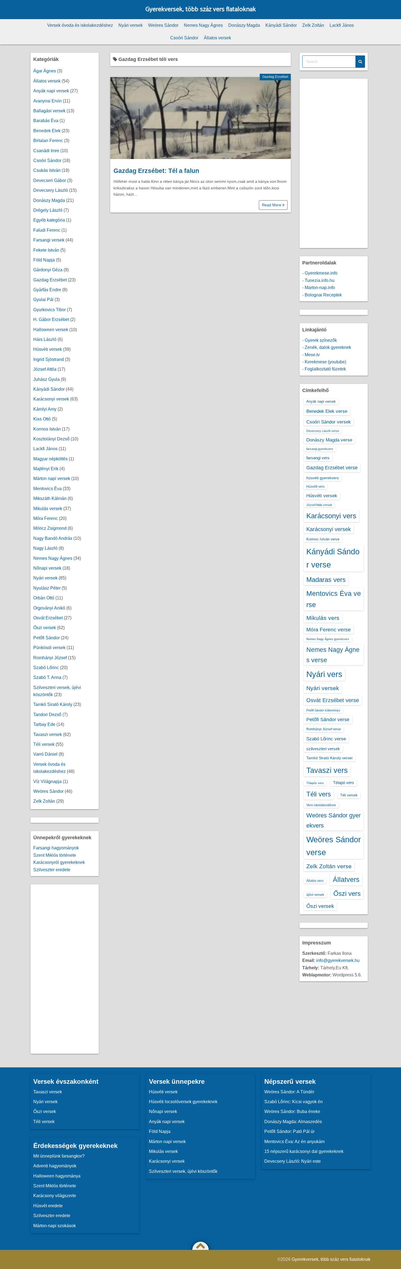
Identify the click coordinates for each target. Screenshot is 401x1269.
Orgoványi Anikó (49, 608)
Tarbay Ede (44, 724)
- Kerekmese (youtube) (324, 362)
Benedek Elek (47, 130)
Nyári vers (324, 674)
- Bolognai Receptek (322, 295)
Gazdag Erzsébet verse (332, 467)
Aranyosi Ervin (47, 101)
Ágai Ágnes (44, 71)
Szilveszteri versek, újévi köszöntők (183, 1171)
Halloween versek (50, 329)
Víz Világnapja (47, 781)
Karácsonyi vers (331, 516)
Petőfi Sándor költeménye (323, 710)
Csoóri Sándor (184, 38)
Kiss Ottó (42, 419)
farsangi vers (318, 457)
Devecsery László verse (322, 430)
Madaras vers (326, 579)
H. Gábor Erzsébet (51, 319)
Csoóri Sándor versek (328, 422)
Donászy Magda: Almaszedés (293, 1121)
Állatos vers (315, 881)
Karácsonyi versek (51, 399)
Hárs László (44, 339)
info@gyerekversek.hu (338, 960)
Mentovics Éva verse (333, 599)
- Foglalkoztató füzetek (324, 369)
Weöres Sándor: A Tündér (289, 1092)
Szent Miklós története (54, 855)
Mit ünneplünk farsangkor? (59, 1156)
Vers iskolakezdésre (321, 805)
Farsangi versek (48, 240)
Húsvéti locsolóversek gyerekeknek (183, 1101)
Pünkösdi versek (49, 647)
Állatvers (346, 879)
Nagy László (45, 548)
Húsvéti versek (47, 349)
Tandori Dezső (47, 714)
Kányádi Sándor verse (333, 558)
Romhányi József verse (323, 729)
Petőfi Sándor (46, 637)
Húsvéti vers (315, 486)
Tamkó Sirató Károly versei (329, 758)
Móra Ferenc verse (328, 629)
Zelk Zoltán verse (329, 866)
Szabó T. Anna (47, 677)
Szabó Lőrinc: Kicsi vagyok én (293, 1101)
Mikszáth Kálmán (50, 498)
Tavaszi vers (327, 770)
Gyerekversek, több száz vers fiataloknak (200, 9)
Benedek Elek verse (326, 411)
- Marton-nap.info (318, 287)
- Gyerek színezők (319, 340)
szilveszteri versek (323, 748)
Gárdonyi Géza (47, 269)
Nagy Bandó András (52, 538)
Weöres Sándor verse (333, 846)
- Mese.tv (311, 354)
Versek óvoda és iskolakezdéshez (80, 25)
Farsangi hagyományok (56, 848)
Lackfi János (342, 25)
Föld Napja (44, 260)
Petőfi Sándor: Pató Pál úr (289, 1131)
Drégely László (47, 210)
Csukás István (47, 170)
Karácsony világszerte (54, 1195)
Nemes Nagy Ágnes (203, 25)
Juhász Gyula (46, 379)
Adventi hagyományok (54, 1166)
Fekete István (46, 250)
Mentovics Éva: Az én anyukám (294, 1141)
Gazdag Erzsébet (275, 77)
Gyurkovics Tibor (49, 309)
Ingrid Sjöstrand (48, 359)
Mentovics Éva (47, 488)
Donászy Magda (244, 25)
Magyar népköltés (50, 459)
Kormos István (47, 429)
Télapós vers (315, 783)
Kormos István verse (322, 539)
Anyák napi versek (51, 91)
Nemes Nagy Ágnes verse (333, 655)
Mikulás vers (322, 618)
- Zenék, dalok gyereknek (326, 347)
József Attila (44, 369)
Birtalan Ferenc (48, 140)
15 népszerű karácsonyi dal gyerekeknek (303, 1151)
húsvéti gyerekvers (322, 478)
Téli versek (44, 744)
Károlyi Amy (44, 409)
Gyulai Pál (43, 299)
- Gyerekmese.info (319, 273)
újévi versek (315, 895)
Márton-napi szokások (54, 1225)
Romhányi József (50, 657)
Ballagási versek (49, 110)
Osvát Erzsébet (48, 618)
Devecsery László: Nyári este (292, 1161)
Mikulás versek (47, 508)
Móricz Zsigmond (50, 528)
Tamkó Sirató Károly (52, 704)
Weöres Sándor (163, 25)
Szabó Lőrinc (46, 667)
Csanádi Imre (46, 150)
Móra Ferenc (45, 518)
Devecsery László (50, 190)
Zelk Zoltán (313, 25)
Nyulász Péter (47, 588)
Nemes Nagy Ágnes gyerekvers (327, 639)
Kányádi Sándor (281, 25)
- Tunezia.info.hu (318, 280)
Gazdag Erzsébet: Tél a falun (156, 170)
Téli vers (318, 794)
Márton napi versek (51, 478)
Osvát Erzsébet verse (332, 700)
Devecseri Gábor (49, 180)
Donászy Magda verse (329, 439)
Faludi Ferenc (46, 230)
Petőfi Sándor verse (327, 719)
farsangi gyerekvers (319, 449)
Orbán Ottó (43, 598)
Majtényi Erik (45, 468)
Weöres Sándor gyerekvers (333, 820)
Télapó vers (343, 782)
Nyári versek (130, 25)
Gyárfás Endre (47, 289)
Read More (272, 205)
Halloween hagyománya (56, 1176)
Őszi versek (44, 627)
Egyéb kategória (49, 220)
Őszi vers (347, 893)
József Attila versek (319, 505)
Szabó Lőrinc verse (326, 738)
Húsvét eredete (48, 1205)
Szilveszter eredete (51, 869)
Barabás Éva (45, 120)
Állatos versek (217, 38)
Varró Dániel (45, 754)
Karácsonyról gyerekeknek (59, 862)
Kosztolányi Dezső (51, 439)
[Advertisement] (64, 969)
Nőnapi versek (47, 568)
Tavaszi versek (47, 734)
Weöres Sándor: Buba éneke (292, 1111)
